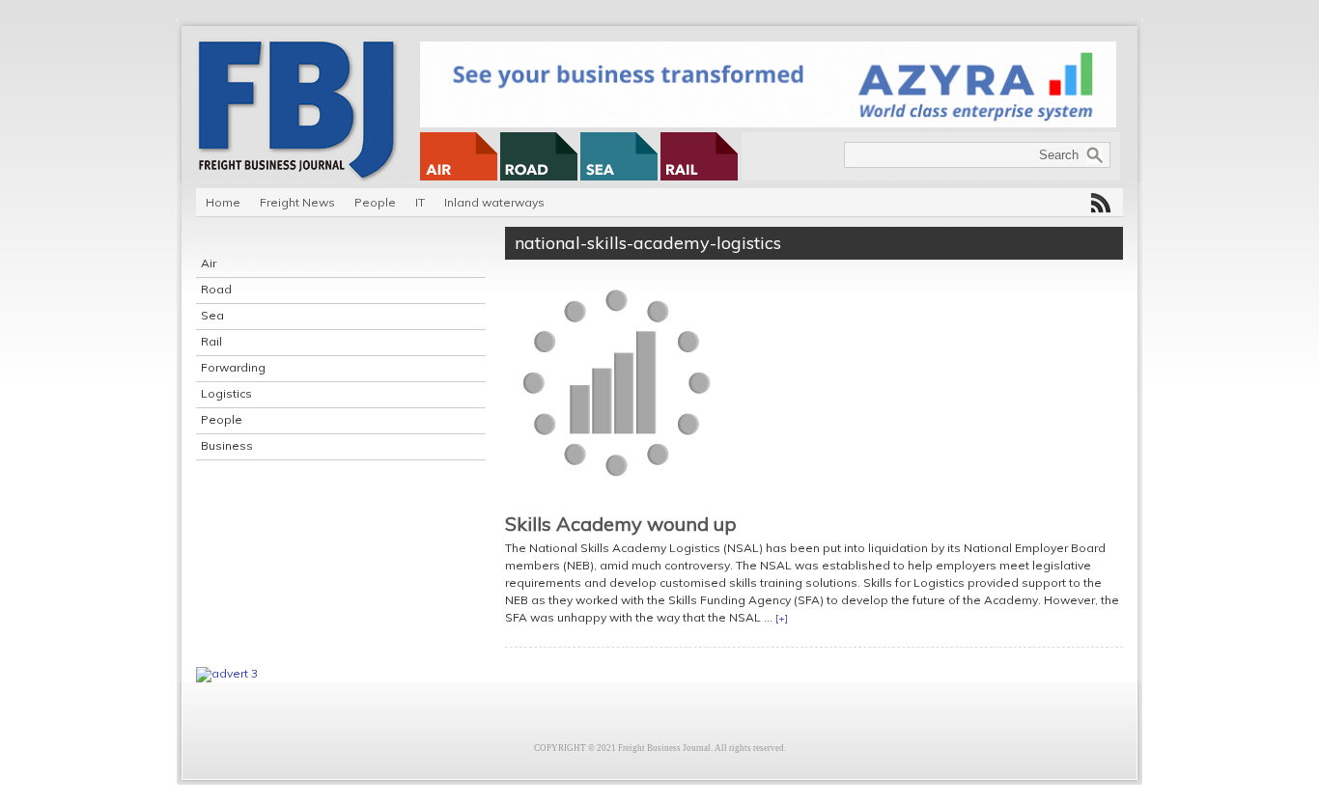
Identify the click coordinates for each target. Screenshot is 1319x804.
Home (223, 202)
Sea (212, 315)
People (375, 202)
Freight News (297, 202)
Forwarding (233, 367)
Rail (211, 341)
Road (216, 289)
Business (227, 445)
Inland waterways (494, 202)
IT (420, 202)
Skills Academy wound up (621, 524)
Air (208, 263)
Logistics (226, 393)
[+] (781, 618)
